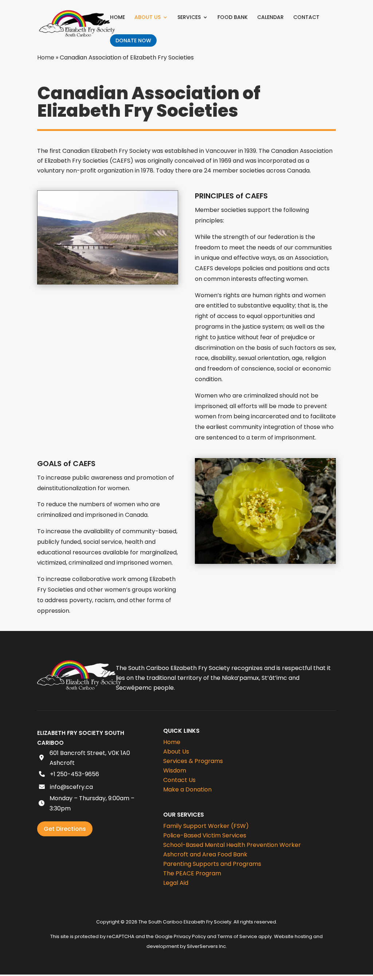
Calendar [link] (270, 18)
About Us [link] (147, 18)
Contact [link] (306, 18)
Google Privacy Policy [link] (180, 936)
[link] (77, 23)
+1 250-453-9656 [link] (74, 774)
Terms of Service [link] (237, 936)
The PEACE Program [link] (192, 873)
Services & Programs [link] (193, 761)
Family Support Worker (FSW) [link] (206, 826)
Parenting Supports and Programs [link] (212, 864)
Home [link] (117, 18)
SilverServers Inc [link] (206, 946)
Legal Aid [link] (175, 883)
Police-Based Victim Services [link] (204, 835)
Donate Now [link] (133, 40)
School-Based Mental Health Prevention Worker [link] (232, 845)
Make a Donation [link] (187, 789)
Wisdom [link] (174, 770)
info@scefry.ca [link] (71, 787)
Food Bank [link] (232, 18)
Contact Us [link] (179, 780)
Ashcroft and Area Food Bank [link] (205, 854)
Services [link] (189, 18)
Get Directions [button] (65, 829)
